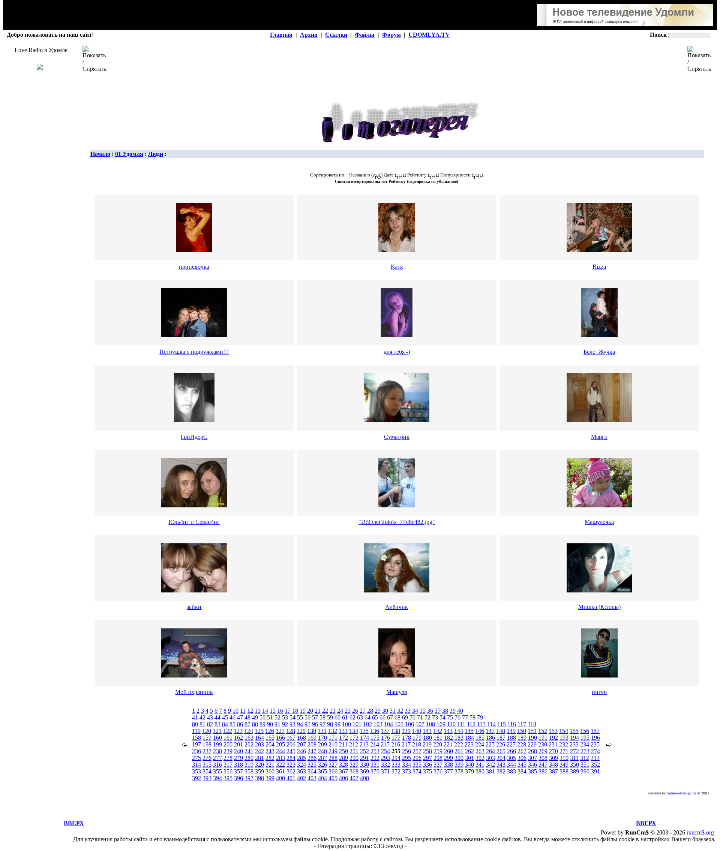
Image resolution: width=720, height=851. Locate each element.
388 (564, 771)
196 (595, 737)
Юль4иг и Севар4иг (194, 522)
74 (443, 717)
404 (322, 778)
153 (553, 731)
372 (396, 771)
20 (310, 710)
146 (479, 731)
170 (322, 737)
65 (375, 717)
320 (259, 764)
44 (217, 717)
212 (353, 744)
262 (469, 751)
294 (396, 758)
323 (291, 764)
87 (247, 724)
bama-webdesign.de (681, 793)
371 (385, 771)
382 (501, 771)
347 (543, 764)
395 (228, 778)
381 (490, 771)
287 (322, 758)
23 (333, 710)
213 (364, 744)
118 (532, 724)
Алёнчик (396, 607)
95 (307, 724)
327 (333, 764)
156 (584, 731)
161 (228, 737)
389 (574, 771)
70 (413, 717)
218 (416, 744)
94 (300, 724)
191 (543, 737)
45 (225, 717)
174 (364, 737)
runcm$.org (700, 832)
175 (375, 737)
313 (595, 758)
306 (522, 758)
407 (354, 778)
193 (564, 737)
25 (348, 710)
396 (238, 778)
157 (595, 731)
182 (448, 737)
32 (400, 710)
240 (238, 751)
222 (458, 744)
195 (585, 737)
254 (385, 751)
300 (459, 758)
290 (354, 758)
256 (406, 751)
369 (364, 771)
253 (375, 751)
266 (511, 751)
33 (408, 710)
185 (480, 737)
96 (315, 724)
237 (207, 751)
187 (501, 737)
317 (228, 764)
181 (438, 737)
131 (322, 731)
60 (337, 717)
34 (415, 710)
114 (491, 724)
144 (458, 731)
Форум (391, 34)
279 (238, 758)
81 (203, 724)
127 (280, 731)
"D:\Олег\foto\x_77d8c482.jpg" (396, 522)
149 (511, 731)
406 (343, 778)
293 (385, 758)
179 (417, 737)
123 (238, 731)
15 (273, 710)
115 (501, 724)
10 (235, 710)
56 (307, 717)
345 (522, 764)
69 (405, 717)
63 (360, 717)
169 (312, 737)
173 (354, 737)
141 (427, 731)
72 (427, 717)
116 (511, 724)
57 (315, 717)
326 (322, 764)
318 (238, 764)
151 (532, 731)
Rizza (599, 266)
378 (459, 771)
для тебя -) (397, 351)
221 (448, 744)
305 (511, 758)
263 (480, 751)
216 (395, 744)
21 (318, 710)
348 (553, 764)
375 (427, 771)
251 (354, 751)
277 (217, 758)
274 (595, 751)
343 (501, 764)
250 (343, 751)
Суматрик (397, 437)
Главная (281, 34)
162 (238, 737)
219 (427, 744)
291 (364, 758)
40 (460, 710)
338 (448, 764)
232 (563, 744)
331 (375, 764)
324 (301, 764)
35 (423, 710)
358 (249, 771)
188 (511, 737)
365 (322, 771)
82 (210, 724)
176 (385, 737)
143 (448, 731)
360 (270, 771)
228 (521, 744)
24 (340, 710)
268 (532, 751)
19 (303, 710)
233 (574, 744)
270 (553, 751)
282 (270, 758)
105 (399, 724)
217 (406, 744)
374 (417, 771)
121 (217, 731)
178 (406, 737)
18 (295, 710)
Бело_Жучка (599, 351)
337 (438, 764)
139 (406, 731)
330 (364, 764)
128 (290, 731)
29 (378, 710)
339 (459, 764)
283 (280, 758)
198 (207, 744)
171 (333, 737)
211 (343, 744)
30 (385, 710)
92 (285, 724)
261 (459, 751)
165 (270, 737)
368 (354, 771)
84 (225, 724)
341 (480, 764)
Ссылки (336, 34)
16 (280, 710)
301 (469, 758)
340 (469, 764)
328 (343, 764)
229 (532, 744)
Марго (599, 437)
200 (228, 744)
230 (542, 744)
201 (238, 744)
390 (585, 771)
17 (288, 710)
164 (259, 737)
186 (490, 737)
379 (469, 771)
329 (354, 764)
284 (291, 758)
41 (195, 717)
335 (417, 764)
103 (378, 724)
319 (249, 764)
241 (249, 751)
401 (291, 778)
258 (427, 751)
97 (323, 724)
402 (301, 778)
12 (250, 710)
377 (448, 771)
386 (543, 771)
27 (363, 710)
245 (291, 751)
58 (323, 717)
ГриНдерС (194, 437)
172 (343, 737)
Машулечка (599, 522)
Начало (100, 154)
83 (217, 724)
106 (409, 724)
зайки (194, 607)
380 (480, 771)
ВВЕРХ (74, 823)
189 (522, 737)
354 (207, 771)
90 (270, 724)
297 (427, 758)
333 (396, 764)
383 (511, 771)
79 (480, 717)
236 (196, 751)
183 (459, 737)
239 (228, 751)
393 (207, 778)
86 (240, 724)
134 (353, 731)
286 (312, 758)
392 (196, 778)
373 (406, 771)
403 (312, 778)
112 (471, 724)
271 (564, 751)
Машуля (396, 692)
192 (553, 737)
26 (355, 710)
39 (453, 710)
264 (490, 751)
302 (480, 758)
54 (293, 717)
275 (196, 758)
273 (585, 751)
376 (438, 771)
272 (574, 751)
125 (259, 731)
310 (564, 758)
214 (374, 744)
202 (249, 744)
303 (490, 758)
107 (420, 724)
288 (333, 758)
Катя (397, 266)
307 (532, 758)
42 (203, 717)
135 (364, 731)
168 (301, 737)
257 (417, 751)
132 (332, 731)
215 (385, 744)
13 (258, 710)
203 (259, 744)
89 (263, 724)
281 (259, 758)
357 (238, 771)
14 (265, 710)
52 (277, 717)
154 (563, 731)
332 (385, 764)
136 (374, 731)
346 (532, 764)
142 (437, 731)
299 (448, 758)
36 (430, 710)
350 (574, 764)
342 (490, 764)
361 (280, 771)
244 (280, 751)
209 (322, 744)
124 (248, 731)
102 (367, 724)
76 (457, 717)
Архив (309, 34)
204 (270, 744)
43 (210, 717)
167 (291, 737)
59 (330, 717)
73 (435, 717)
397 (249, 778)
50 (263, 717)
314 (196, 764)
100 (346, 724)
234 (584, 744)
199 (217, 744)
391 (595, 771)
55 (300, 717)
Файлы (365, 34)
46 (233, 717)
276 (207, 758)
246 (301, 751)
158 (196, 737)
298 (438, 758)
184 (469, 737)
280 (249, 758)
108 (430, 724)
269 (543, 751)
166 (280, 737)
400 (280, 778)
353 (196, 771)
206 (291, 744)
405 (333, 778)
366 (333, 771)
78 (473, 717)
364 (312, 771)
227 (511, 744)
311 (574, 758)
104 (388, 724)
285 (301, 758)
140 (416, 731)
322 (280, 764)
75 (450, 717)
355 (217, 771)
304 (501, 758)
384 (522, 771)
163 (249, 737)
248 (322, 751)
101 (357, 724)
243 (270, 751)
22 (325, 710)
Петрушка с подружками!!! (194, 351)
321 (270, 764)
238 (217, 751)
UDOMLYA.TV (429, 34)
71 (420, 717)
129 (301, 731)
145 (469, 731)
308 (543, 758)
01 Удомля (129, 154)
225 (490, 744)
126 (269, 731)
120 (206, 731)
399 (270, 778)
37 (438, 710)
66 (383, 717)
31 (393, 710)
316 (217, 764)
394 (217, 778)
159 (207, 737)
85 (233, 724)
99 (337, 724)
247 (312, 751)
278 (228, 758)
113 (481, 724)
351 (585, 764)
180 (427, 737)
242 (259, 751)
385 (532, 771)
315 (207, 764)
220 (437, 744)
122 (227, 731)
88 (255, 724)
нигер (599, 692)
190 (532, 737)
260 (448, 751)
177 (396, 737)
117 (522, 724)
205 (280, 744)
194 (574, 737)
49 (255, 717)
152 (542, 731)
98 (330, 724)
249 (333, 751)
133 (343, 731)
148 (500, 731)
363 (301, 771)
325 (312, 764)
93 (293, 724)
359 (259, 771)
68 (397, 717)
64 (367, 717)
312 (584, 758)
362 (291, 771)
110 (451, 724)
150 (521, 731)
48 (247, 717)
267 (522, 751)
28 (370, 710)
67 (390, 717)
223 (469, 744)
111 (461, 724)
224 (479, 744)
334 (406, 764)
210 (333, 744)
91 (277, 724)
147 (490, 731)
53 (285, 717)
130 (311, 731)
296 (417, 758)
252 (364, 751)
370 (375, 771)
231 (553, 744)
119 (196, 731)
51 (270, 717)
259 (438, 751)
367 (343, 771)
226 (500, 744)
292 (375, 758)
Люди (155, 154)
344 (511, 764)
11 (243, 710)
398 (259, 778)
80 (195, 724)
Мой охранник (194, 692)
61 (345, 717)
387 (553, 771)
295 (406, 758)
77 (465, 717)
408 (364, 778)
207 (301, 744)
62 (353, 717)
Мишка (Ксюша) (599, 607)
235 (595, 744)
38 (445, 710)
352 (595, 764)
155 (574, 731)
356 (228, 771)
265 (501, 751)
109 (441, 724)
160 (217, 737)
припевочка (194, 266)
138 (395, 731)
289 (343, 758)
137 (385, 731)
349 (564, 764)
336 (427, 764)
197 (196, 744)
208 (312, 744)
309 (553, 758)
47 (240, 717)
